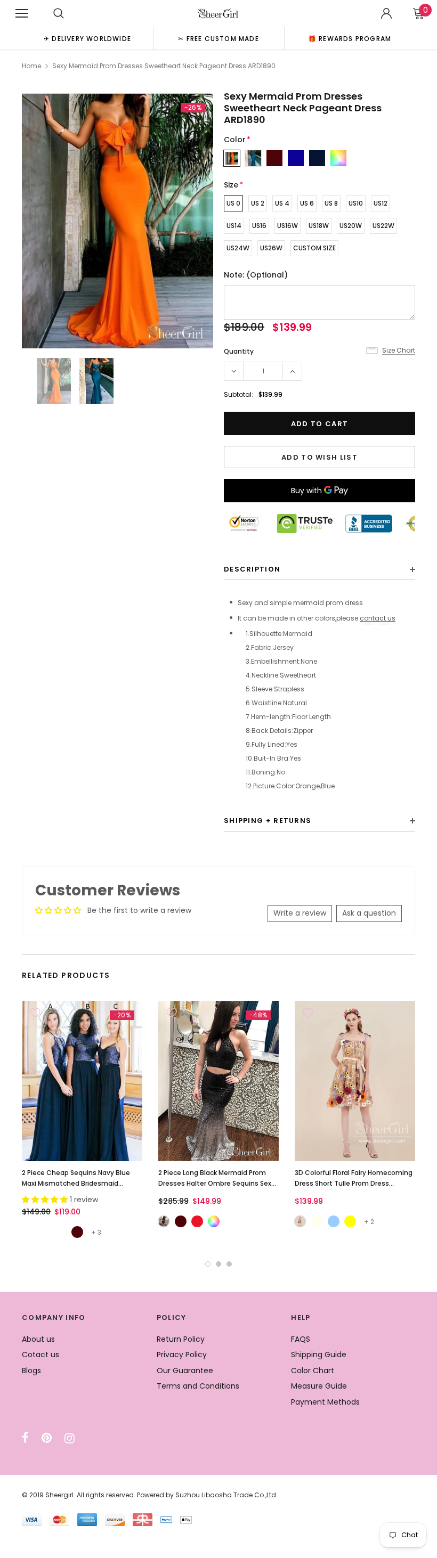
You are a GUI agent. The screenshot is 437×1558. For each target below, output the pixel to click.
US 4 (282, 203)
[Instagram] (69, 1438)
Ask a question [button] (369, 913)
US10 (356, 203)
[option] (87, 38)
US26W (271, 247)
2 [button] (218, 1264)
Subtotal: (238, 394)
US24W (237, 247)
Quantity (239, 351)
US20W (350, 225)
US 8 (331, 203)
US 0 (233, 203)
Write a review (299, 913)
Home (31, 65)
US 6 (307, 203)
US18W (319, 225)
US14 (233, 225)
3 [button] (229, 1264)
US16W (287, 225)
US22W (383, 225)
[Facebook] (25, 1438)
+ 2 (369, 1221)
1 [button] (208, 1264)
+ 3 (96, 1232)
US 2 (257, 203)
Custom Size (314, 247)
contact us (377, 618)
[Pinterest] (47, 1438)
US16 (259, 225)
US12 (380, 203)
